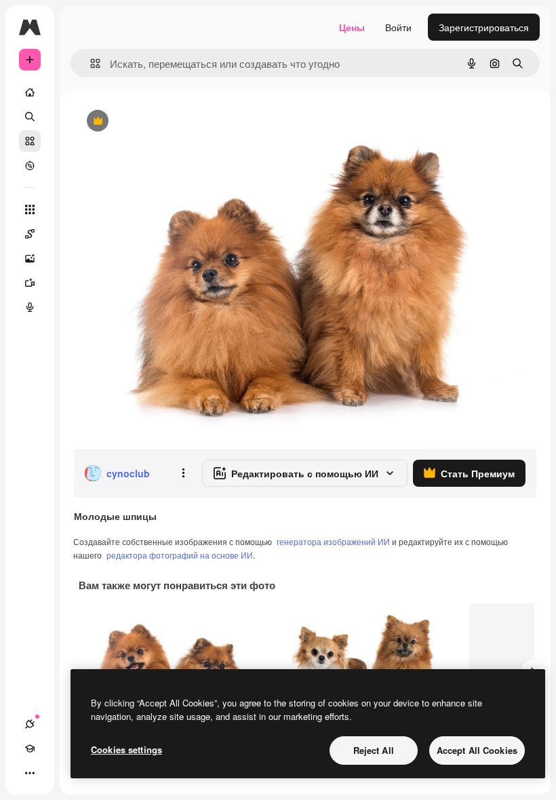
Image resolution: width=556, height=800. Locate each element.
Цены (352, 27)
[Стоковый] (30, 141)
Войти (398, 27)
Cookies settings (126, 749)
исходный (164, 122)
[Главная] (30, 92)
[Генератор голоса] (30, 307)
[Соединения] (30, 724)
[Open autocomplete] (89, 63)
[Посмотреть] (30, 165)
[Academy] (30, 748)
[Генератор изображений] (30, 258)
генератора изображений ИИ (333, 541)
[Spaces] (30, 234)
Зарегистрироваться (484, 27)
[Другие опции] (183, 473)
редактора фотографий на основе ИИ (179, 555)
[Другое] (30, 773)
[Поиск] (30, 116)
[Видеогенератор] (30, 283)
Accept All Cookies (477, 750)
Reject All (373, 750)
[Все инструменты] (30, 209)
